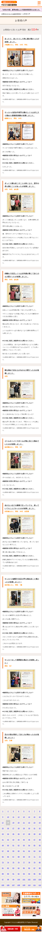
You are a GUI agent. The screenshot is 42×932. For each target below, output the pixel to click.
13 (24, 817)
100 (18, 879)
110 (29, 885)
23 (34, 823)
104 (39, 879)
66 (8, 857)
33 (3, 834)
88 (40, 868)
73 (3, 862)
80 (40, 862)
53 (24, 845)
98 (8, 879)
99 (13, 879)
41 (3, 840)
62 (29, 851)
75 (13, 862)
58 (8, 851)
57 (3, 851)
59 (13, 851)
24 (40, 823)
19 (13, 823)
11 (13, 817)
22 (29, 823)
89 (3, 874)
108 (18, 885)
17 (3, 823)
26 (8, 828)
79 (34, 862)
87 (34, 868)
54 (29, 845)
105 (3, 885)
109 (24, 885)
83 (13, 868)
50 (8, 845)
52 (18, 845)
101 (24, 879)
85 (24, 868)
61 (24, 851)
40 (40, 834)
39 (34, 834)
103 (34, 879)
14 (29, 817)
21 (24, 823)
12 (18, 817)
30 (29, 828)
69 (24, 857)
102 (29, 879)
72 (40, 857)
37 (24, 834)
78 (29, 862)
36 (18, 834)
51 (13, 845)
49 (3, 845)
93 (24, 874)
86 (29, 868)
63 (34, 851)
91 (13, 874)
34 (8, 834)
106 (8, 885)
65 (3, 857)
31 (34, 828)
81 (3, 868)
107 (13, 885)
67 (13, 857)
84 (18, 868)
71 (34, 857)
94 (29, 874)
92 (18, 874)
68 (18, 857)
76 (18, 862)
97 (3, 879)
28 (18, 828)
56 (40, 845)
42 (8, 840)
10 (8, 817)
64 (40, 851)
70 (29, 857)
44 (18, 840)
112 (40, 885)
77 (24, 862)
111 (34, 885)
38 (29, 834)
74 (8, 862)
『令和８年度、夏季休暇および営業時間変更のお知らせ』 (21, 10)
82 (8, 868)
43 (13, 840)
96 (40, 874)
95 (34, 874)
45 (24, 840)
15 (34, 817)
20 (18, 823)
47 (34, 840)
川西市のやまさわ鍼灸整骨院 (11, 14)
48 (40, 840)
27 (13, 828)
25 (3, 828)
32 (40, 828)
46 (29, 840)
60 (18, 851)
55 (34, 845)
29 (24, 828)
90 (8, 874)
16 (40, 817)
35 (13, 834)
